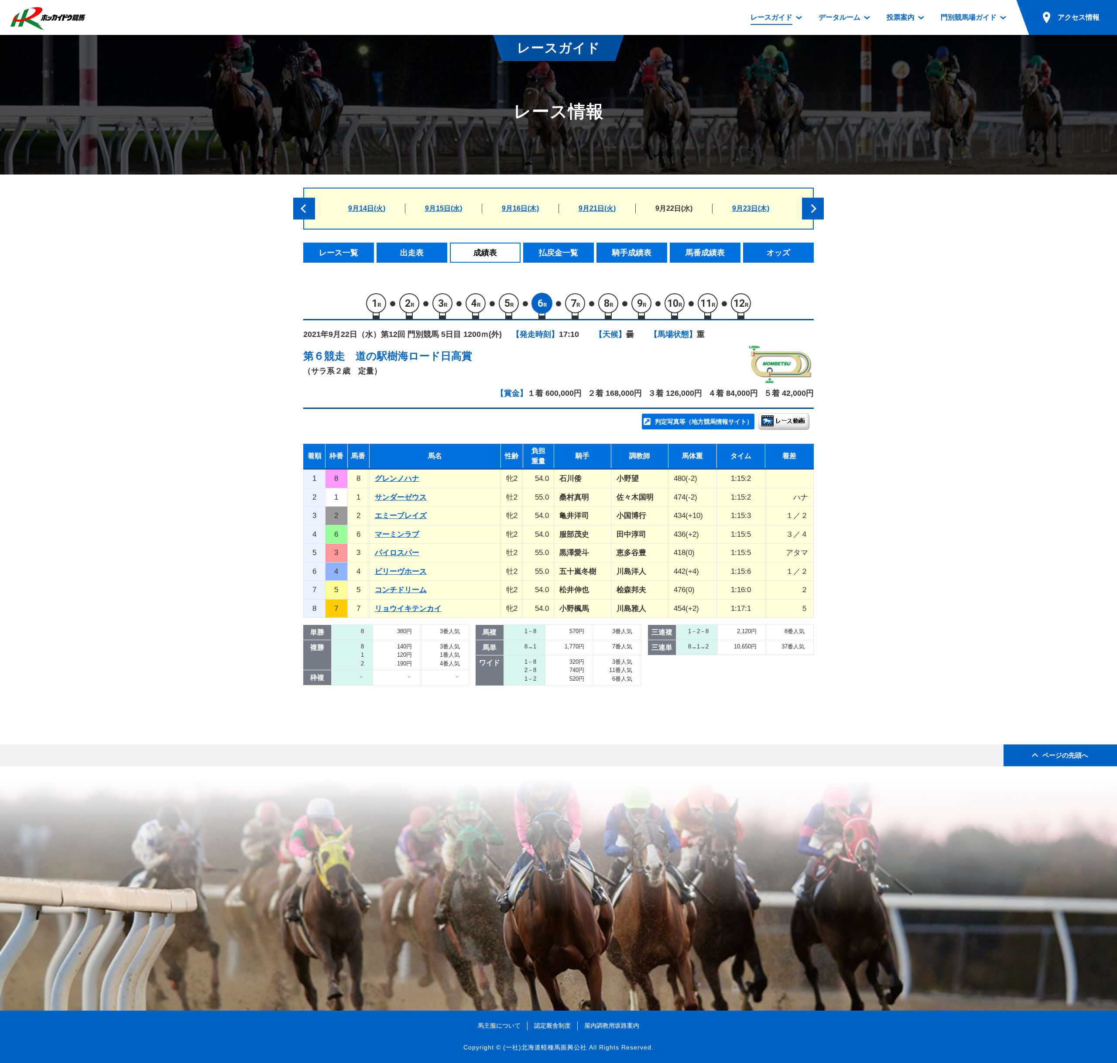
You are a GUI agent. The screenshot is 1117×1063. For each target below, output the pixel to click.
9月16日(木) (520, 208)
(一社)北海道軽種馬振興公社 (545, 1047)
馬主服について (499, 1025)
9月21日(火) (597, 208)
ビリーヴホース (401, 571)
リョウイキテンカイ (408, 608)
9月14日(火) (366, 208)
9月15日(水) (443, 208)
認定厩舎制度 (552, 1025)
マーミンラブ (397, 534)
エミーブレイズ (401, 515)
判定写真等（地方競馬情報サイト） (704, 421)
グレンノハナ (397, 478)
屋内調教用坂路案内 (611, 1025)
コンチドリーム (401, 590)
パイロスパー (397, 553)
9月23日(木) (750, 208)
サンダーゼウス (401, 497)
